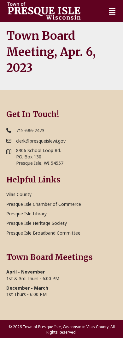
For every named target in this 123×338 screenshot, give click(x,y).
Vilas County (19, 194)
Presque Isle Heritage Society (36, 223)
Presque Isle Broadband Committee (43, 233)
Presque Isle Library (26, 214)
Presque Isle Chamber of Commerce (43, 204)
